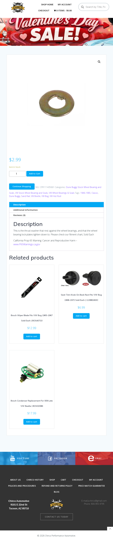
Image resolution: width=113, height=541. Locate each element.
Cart (63, 479)
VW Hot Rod (55, 196)
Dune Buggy (14, 196)
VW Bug (45, 196)
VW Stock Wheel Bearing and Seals (31, 192)
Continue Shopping (22, 186)
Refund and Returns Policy (57, 485)
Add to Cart (34, 173)
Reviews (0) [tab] (19, 215)
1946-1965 (85, 192)
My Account (65, 4)
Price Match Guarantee (91, 485)
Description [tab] (19, 204)
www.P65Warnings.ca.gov (26, 244)
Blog (56, 491)
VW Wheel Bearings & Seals (61, 192)
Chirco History (35, 479)
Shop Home (47, 4)
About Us (15, 479)
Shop (52, 479)
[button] (99, 61)
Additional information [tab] (25, 210)
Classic (95, 192)
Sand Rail (25, 196)
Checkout (43, 10)
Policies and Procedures (22, 485)
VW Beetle (35, 196)
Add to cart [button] (31, 336)
